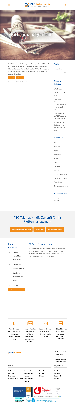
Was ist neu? (58, 89)
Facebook (57, 376)
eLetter (29, 342)
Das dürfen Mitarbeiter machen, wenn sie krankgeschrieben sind (60, 104)
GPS (55, 162)
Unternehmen (13, 371)
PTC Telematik (23, 82)
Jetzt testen (39, 229)
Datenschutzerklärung (16, 378)
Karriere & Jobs (29, 371)
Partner (56, 170)
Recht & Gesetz (29, 378)
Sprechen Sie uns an (55, 229)
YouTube (57, 371)
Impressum (12, 376)
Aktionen (57, 143)
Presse (41, 373)
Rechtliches (58, 182)
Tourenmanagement (61, 186)
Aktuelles (57, 147)
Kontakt (11, 373)
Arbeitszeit (58, 154)
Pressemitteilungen (60, 174)
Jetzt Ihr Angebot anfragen (21, 229)
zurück (12, 78)
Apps (56, 150)
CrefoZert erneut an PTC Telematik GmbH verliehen (60, 115)
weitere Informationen (16, 290)
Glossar (20, 78)
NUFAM (57, 166)
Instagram (57, 373)
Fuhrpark (57, 158)
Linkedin (57, 378)
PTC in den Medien (60, 178)
